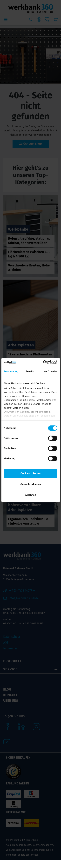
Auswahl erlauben (30, 484)
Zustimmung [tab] (11, 371)
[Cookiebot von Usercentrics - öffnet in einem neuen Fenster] (43, 362)
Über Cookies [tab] (49, 371)
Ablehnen (30, 494)
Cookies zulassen (30, 473)
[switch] (52, 438)
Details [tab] (30, 371)
